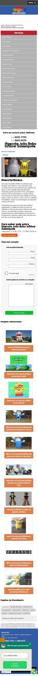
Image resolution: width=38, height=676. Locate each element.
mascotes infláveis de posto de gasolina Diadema (19, 511)
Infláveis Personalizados (9, 73)
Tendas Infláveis (7, 118)
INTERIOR (26, 613)
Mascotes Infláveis (7, 82)
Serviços (18, 32)
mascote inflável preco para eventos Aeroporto (19, 348)
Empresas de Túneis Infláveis (10, 50)
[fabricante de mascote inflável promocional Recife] (18, 363)
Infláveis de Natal (7, 64)
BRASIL (4, 613)
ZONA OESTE (16, 610)
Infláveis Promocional (8, 77)
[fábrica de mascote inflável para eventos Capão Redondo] (18, 552)
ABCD (32, 610)
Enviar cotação (19, 313)
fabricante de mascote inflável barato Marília (19, 402)
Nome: (33, 251)
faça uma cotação (9, 235)
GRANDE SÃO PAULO (15, 613)
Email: (33, 258)
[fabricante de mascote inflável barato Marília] (18, 389)
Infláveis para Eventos (8, 68)
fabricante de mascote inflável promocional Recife (19, 375)
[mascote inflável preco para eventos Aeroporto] (18, 336)
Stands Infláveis (7, 113)
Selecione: (5, 607)
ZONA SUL (25, 610)
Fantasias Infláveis (7, 59)
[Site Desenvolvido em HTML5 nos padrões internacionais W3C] (6, 672)
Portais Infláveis (7, 86)
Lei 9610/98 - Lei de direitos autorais (28, 627)
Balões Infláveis (6, 37)
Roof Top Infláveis (7, 109)
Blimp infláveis (6, 41)
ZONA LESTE (27, 607)
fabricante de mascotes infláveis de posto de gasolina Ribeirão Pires (18, 483)
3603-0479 (10, 20)
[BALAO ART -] (19, 10)
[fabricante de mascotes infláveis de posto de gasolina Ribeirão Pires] (18, 469)
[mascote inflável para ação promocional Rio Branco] (18, 578)
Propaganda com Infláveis (9, 100)
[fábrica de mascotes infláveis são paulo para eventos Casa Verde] (18, 443)
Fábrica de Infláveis (7, 55)
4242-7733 (10, 18)
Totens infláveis (7, 122)
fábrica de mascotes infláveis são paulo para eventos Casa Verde (19, 455)
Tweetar (5, 155)
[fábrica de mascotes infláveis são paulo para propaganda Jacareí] (18, 416)
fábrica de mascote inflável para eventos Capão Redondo (18, 564)
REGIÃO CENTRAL (16, 607)
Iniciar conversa (15, 665)
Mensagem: (30, 284)
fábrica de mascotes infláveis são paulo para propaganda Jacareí (19, 428)
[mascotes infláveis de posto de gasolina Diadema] (18, 498)
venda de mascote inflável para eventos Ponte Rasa (19, 537)
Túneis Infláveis (6, 127)
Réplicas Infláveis (7, 104)
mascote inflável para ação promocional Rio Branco (18, 591)
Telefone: (31, 264)
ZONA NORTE (6, 610)
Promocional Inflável (8, 95)
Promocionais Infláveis (8, 91)
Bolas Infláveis (6, 46)
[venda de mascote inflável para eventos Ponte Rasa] (18, 525)
